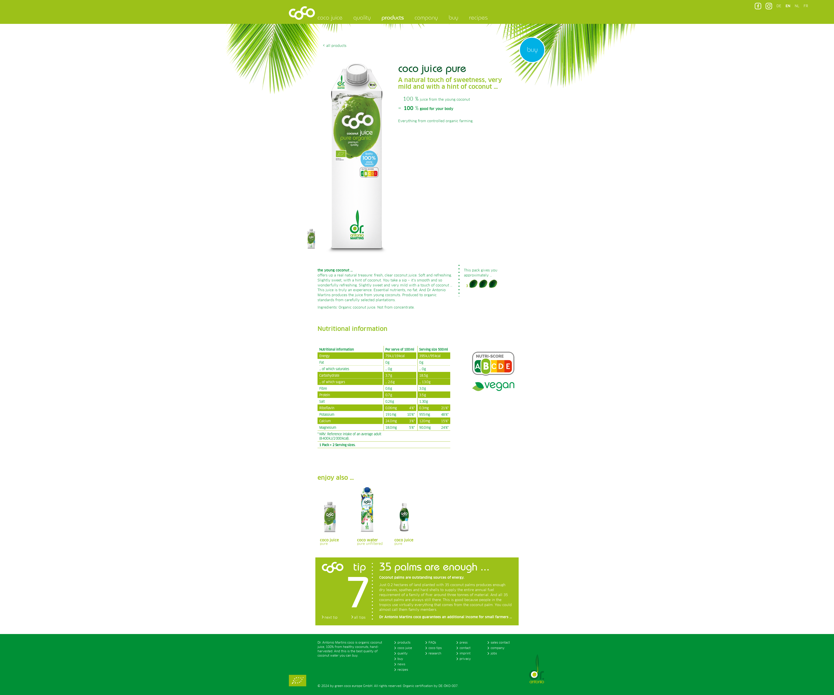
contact (465, 648)
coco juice (330, 17)
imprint (465, 653)
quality (362, 17)
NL (797, 6)
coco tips (435, 648)
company (426, 17)
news (401, 664)
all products (336, 46)
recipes (478, 17)
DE (778, 6)
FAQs (432, 642)
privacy (465, 658)
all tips (360, 617)
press (464, 642)
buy (453, 17)
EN (788, 6)
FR (806, 6)
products (393, 17)
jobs (494, 653)
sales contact (500, 642)
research (435, 653)
